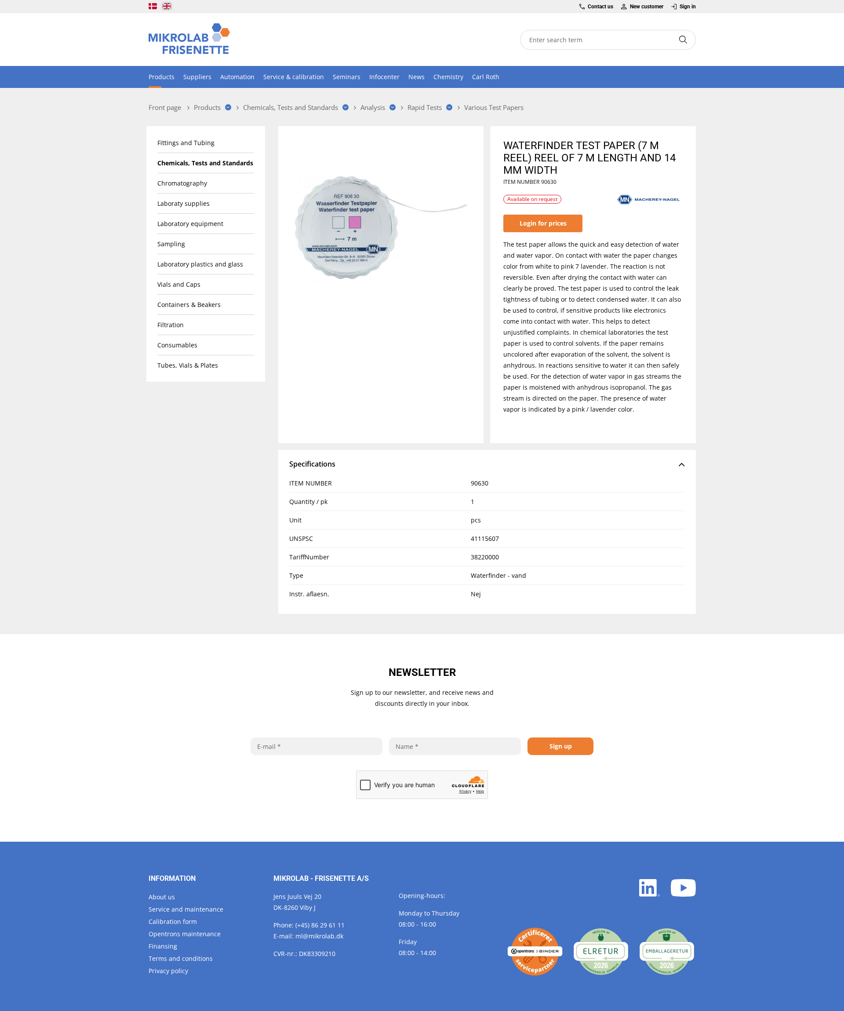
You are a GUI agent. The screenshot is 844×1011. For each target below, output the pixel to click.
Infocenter (384, 77)
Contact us (600, 7)
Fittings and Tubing (186, 143)
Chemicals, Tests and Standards (205, 163)
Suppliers (197, 77)
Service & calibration (293, 77)
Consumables (177, 345)
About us (162, 897)
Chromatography (182, 183)
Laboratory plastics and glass (200, 264)
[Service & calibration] (535, 951)
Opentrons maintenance (185, 934)
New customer (646, 7)
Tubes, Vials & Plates (187, 365)
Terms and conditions (181, 958)
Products (162, 77)
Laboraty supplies (183, 203)
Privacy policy (168, 971)
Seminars (346, 77)
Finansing (163, 946)
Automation (237, 77)
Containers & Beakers (189, 304)
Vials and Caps (178, 284)
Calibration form (173, 921)
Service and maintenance (186, 909)
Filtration (170, 325)
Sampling (171, 244)
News (416, 77)
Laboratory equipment (190, 223)
